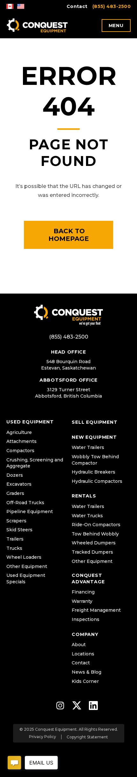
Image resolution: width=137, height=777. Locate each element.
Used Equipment (30, 422)
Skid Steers (19, 530)
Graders (15, 493)
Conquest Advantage (88, 578)
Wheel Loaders (23, 557)
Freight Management (96, 610)
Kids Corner (85, 681)
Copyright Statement (87, 737)
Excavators (19, 484)
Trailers (15, 539)
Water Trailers (88, 447)
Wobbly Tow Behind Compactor (95, 460)
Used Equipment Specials (25, 578)
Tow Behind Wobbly (95, 534)
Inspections (85, 619)
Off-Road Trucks (25, 502)
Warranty (82, 601)
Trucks (14, 548)
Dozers (14, 475)
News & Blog (86, 672)
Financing (83, 592)
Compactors (20, 450)
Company (85, 634)
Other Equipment (26, 566)
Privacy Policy (42, 737)
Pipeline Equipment (29, 511)
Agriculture (19, 432)
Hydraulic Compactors (97, 481)
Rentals (84, 496)
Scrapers (16, 521)
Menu (116, 25)
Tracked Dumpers (92, 552)
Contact (77, 6)
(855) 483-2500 (111, 6)
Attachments (21, 441)
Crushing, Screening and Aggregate (34, 463)
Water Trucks (87, 516)
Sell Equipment (95, 422)
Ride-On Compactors (96, 524)
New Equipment (94, 437)
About (79, 644)
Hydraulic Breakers (93, 472)
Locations (83, 654)
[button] (68, 235)
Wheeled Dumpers (94, 543)
